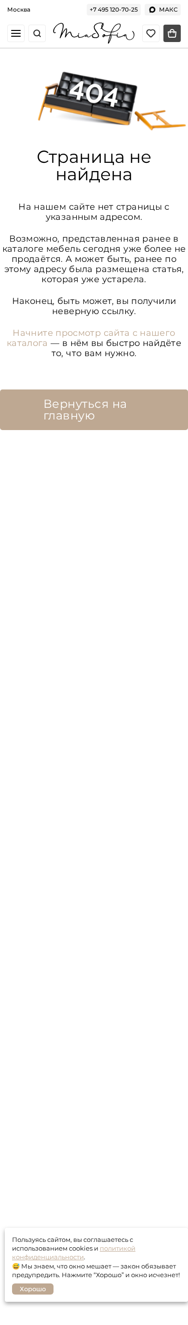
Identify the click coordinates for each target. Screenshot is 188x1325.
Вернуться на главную (85, 409)
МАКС (168, 9)
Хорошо (33, 1289)
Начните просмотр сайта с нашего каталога (91, 338)
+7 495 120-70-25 (114, 9)
